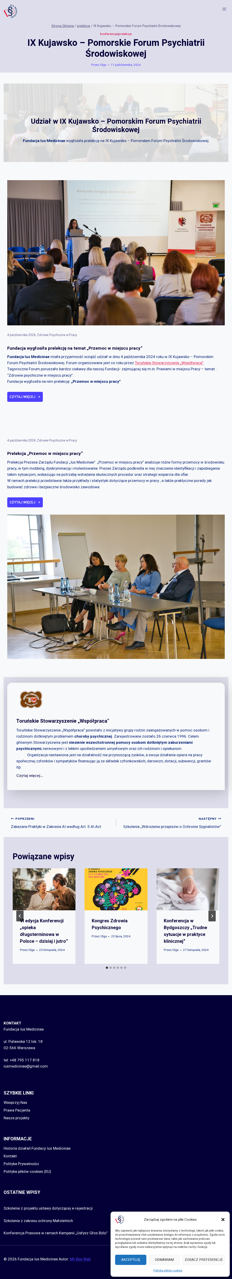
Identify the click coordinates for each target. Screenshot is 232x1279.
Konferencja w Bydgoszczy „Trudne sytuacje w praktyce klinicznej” (185, 931)
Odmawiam (164, 1259)
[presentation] (44, 889)
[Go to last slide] (20, 916)
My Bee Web (80, 1259)
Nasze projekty (16, 1118)
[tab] (107, 968)
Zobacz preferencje (204, 1259)
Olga (103, 65)
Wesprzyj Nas (15, 1102)
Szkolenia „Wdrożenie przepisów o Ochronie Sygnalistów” (172, 823)
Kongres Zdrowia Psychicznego (110, 924)
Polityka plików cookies (167, 1271)
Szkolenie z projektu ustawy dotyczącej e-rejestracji (48, 1208)
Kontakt (10, 1156)
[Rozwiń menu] (224, 9)
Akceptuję (130, 1259)
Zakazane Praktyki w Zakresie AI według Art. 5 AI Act (56, 823)
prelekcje (125, 34)
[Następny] (212, 916)
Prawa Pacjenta (17, 1110)
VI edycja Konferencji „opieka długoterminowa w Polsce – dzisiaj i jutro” (44, 931)
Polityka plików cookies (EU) (27, 1171)
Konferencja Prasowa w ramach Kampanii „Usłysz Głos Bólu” (56, 1233)
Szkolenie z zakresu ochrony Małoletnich (38, 1221)
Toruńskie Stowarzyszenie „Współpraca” (169, 363)
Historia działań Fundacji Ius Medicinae (37, 1148)
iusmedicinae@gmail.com (26, 1066)
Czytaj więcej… (29, 775)
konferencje (109, 34)
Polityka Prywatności (21, 1164)
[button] (223, 1219)
